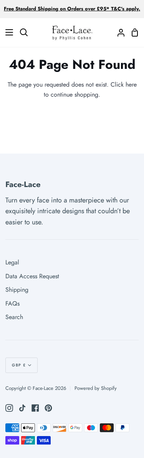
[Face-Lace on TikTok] (22, 408)
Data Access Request (32, 276)
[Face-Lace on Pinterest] (48, 408)
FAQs (12, 303)
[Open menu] (7, 32)
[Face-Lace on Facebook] (35, 408)
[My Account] (118, 32)
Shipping (16, 289)
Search (14, 317)
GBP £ (19, 365)
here (131, 84)
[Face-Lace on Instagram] (9, 408)
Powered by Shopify (95, 388)
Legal (12, 262)
